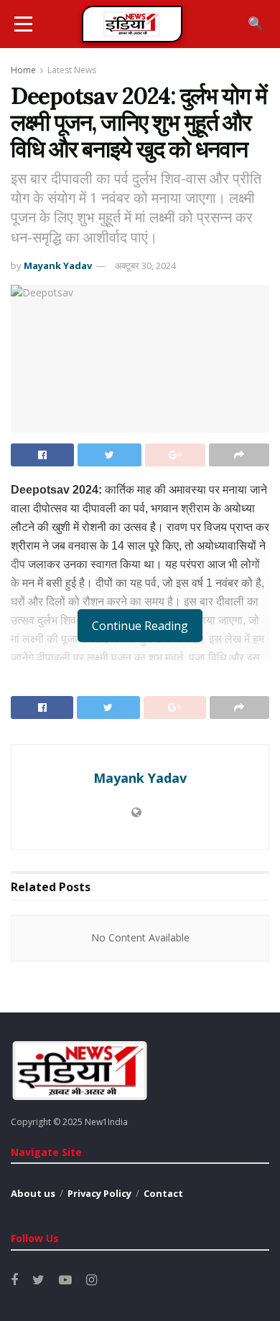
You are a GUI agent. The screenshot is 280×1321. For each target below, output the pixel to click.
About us (33, 1193)
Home (23, 70)
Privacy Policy (99, 1193)
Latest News (71, 70)
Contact (163, 1193)
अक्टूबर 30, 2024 (145, 265)
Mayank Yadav (58, 265)
